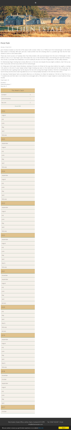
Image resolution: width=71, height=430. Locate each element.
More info (40, 428)
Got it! (63, 428)
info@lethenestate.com (35, 424)
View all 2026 (18, 106)
